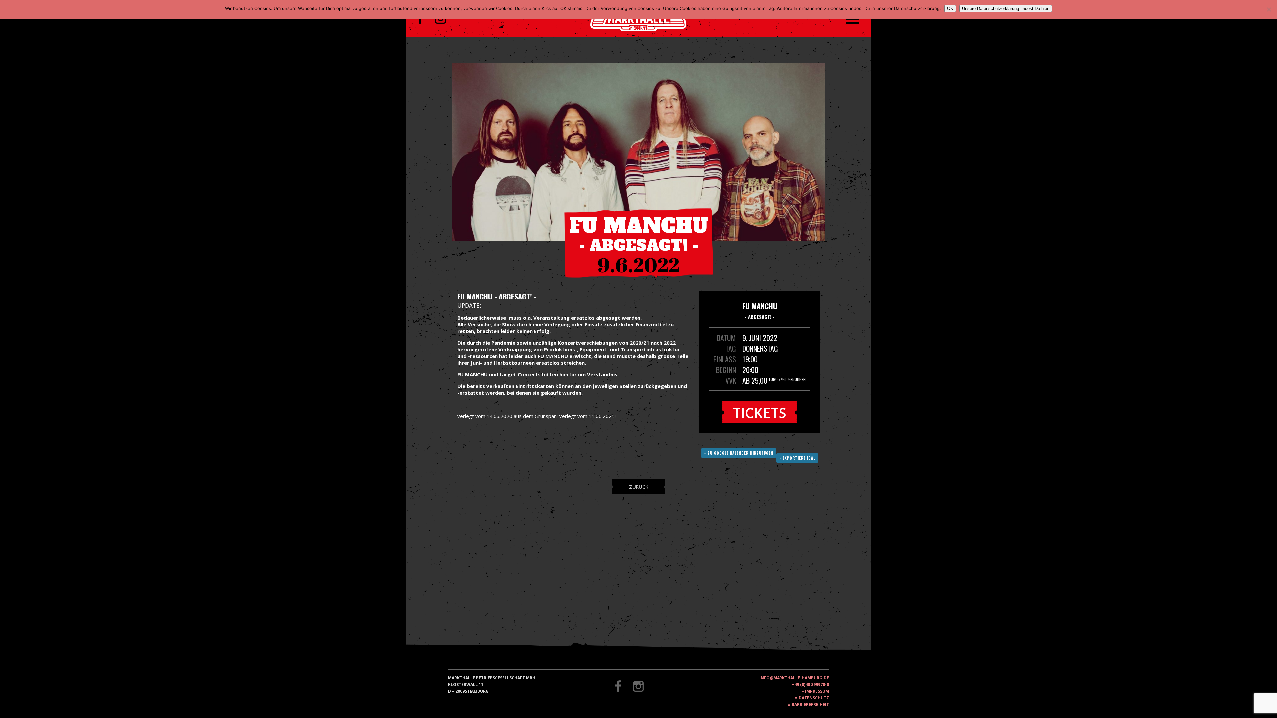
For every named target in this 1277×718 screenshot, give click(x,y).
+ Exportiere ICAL (797, 458)
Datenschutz (814, 698)
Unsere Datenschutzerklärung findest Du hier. (1005, 8)
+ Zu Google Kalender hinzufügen (738, 453)
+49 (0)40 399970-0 (810, 684)
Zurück (638, 486)
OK (950, 8)
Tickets (759, 412)
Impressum (817, 691)
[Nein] (1268, 9)
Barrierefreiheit (810, 704)
